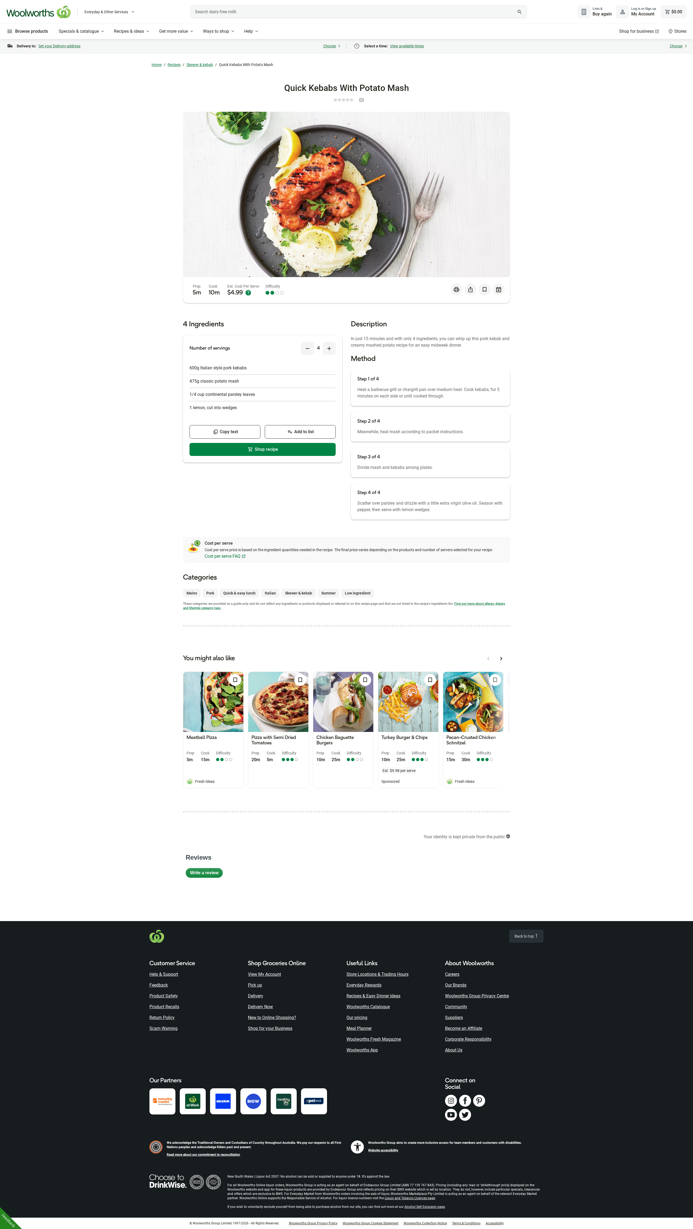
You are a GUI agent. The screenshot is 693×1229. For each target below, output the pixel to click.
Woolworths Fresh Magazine (373, 1039)
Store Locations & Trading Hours (377, 974)
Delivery (255, 995)
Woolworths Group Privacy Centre (477, 995)
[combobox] (359, 11)
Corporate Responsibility (468, 1039)
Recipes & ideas (129, 31)
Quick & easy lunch (239, 593)
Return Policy (162, 1017)
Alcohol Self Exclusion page (424, 1207)
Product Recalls (164, 1006)
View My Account (264, 974)
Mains (192, 593)
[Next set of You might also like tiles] (501, 658)
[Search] (520, 12)
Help (248, 31)
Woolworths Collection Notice (425, 1223)
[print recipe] (456, 289)
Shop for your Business (270, 1028)
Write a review (206, 874)
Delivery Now (260, 1006)
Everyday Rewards (363, 985)
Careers (452, 974)
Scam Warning (163, 1028)
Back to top (525, 936)
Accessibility (495, 1223)
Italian (270, 593)
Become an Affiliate (463, 1028)
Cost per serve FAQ (222, 556)
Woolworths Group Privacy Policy (313, 1223)
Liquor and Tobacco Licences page (410, 1198)
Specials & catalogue (79, 31)
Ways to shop (216, 31)
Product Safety (163, 995)
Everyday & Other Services (106, 12)
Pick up (255, 985)
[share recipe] (470, 289)
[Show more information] (248, 293)
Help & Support (163, 974)
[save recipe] (485, 289)
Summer (328, 593)
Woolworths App (362, 1050)
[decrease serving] (307, 348)
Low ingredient (358, 593)
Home (157, 65)
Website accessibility (383, 1150)
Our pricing (356, 1017)
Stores (680, 31)
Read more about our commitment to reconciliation (203, 1154)
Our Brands (455, 985)
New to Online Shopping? (272, 1017)
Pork (210, 593)
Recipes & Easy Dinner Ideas (373, 995)
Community (456, 1006)
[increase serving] (329, 348)
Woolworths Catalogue (368, 1006)
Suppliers (454, 1017)
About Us (453, 1050)
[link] (351, 100)
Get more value (173, 31)
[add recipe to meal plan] (499, 289)
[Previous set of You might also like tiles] (488, 658)
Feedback (158, 985)
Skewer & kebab (200, 65)
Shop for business (636, 31)
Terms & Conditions (466, 1223)
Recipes (174, 65)
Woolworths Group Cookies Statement (370, 1223)
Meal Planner (359, 1028)
